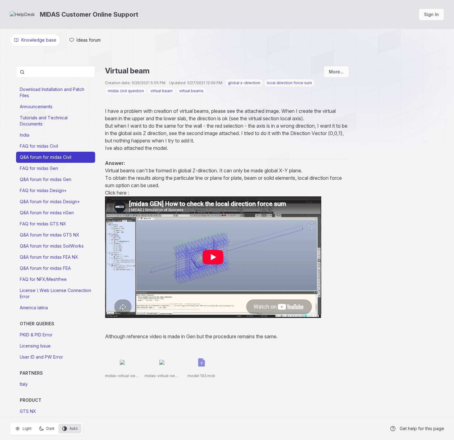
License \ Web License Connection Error (55, 293)
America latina (34, 307)
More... (336, 71)
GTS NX (28, 411)
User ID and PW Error (41, 357)
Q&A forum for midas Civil (45, 157)
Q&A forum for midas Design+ (50, 201)
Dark (50, 428)
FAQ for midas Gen (39, 168)
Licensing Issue (35, 345)
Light (27, 428)
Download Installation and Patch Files (52, 92)
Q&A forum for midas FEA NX (49, 257)
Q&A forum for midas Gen (45, 179)
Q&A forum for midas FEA (45, 268)
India (24, 135)
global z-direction (244, 82)
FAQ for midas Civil (39, 146)
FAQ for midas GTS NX (43, 223)
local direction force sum (289, 82)
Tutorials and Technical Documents (44, 120)
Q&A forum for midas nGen (47, 212)
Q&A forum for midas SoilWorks (52, 246)
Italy (24, 384)
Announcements (36, 106)
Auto (73, 428)
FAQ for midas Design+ (43, 190)
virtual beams (191, 90)
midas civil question (126, 90)
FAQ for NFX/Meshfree (43, 279)
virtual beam (161, 90)
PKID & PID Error (36, 334)
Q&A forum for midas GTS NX (49, 234)
